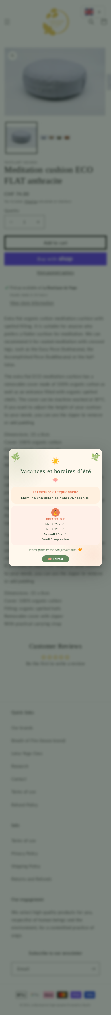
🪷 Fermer (55, 559)
